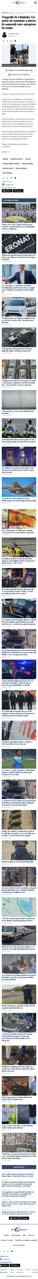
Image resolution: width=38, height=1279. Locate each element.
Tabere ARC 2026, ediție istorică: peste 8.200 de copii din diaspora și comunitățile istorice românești (18, 226)
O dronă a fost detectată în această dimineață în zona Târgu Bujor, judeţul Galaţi (19, 499)
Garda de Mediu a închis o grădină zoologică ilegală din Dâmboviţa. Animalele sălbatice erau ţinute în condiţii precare (19, 890)
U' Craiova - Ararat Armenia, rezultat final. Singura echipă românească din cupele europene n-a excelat (18, 772)
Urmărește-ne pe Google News (20, 74)
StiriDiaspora (5, 12)
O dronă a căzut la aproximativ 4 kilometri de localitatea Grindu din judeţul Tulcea (18, 919)
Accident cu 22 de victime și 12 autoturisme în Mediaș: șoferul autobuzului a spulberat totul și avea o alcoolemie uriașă (19, 803)
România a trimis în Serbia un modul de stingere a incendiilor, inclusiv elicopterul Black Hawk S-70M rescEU (18, 561)
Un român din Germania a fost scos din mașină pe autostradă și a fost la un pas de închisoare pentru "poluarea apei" (18, 713)
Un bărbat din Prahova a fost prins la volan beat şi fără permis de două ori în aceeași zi (18, 440)
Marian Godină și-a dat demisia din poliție (18, 862)
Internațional (16, 1235)
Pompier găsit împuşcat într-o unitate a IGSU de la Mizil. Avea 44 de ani (17, 743)
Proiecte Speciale (19, 1245)
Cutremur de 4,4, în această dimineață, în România (18, 412)
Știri (12, 12)
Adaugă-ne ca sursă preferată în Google (20, 70)
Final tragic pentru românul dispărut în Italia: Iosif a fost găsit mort (17, 1098)
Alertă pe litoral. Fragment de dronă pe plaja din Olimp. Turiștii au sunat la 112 (17, 350)
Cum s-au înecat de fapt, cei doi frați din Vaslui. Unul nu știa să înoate (17, 1126)
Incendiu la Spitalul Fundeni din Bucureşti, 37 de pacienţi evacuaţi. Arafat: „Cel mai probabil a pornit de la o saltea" (18, 591)
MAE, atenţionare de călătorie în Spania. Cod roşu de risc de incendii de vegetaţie (18, 531)
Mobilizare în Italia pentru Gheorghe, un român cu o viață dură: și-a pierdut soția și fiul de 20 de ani (18, 1069)
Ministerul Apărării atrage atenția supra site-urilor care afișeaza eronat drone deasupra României (19, 257)
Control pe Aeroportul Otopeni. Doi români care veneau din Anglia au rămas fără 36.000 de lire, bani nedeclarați (19, 1156)
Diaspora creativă (7, 1240)
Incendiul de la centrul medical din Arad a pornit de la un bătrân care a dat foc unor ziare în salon (18, 470)
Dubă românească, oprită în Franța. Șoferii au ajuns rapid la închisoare (18, 1007)
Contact (27, 1270)
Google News (9, 184)
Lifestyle (31, 1235)
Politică (6, 1235)
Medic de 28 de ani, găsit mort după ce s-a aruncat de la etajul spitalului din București (18, 948)
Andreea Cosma (14, 34)
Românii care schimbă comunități (26, 1240)
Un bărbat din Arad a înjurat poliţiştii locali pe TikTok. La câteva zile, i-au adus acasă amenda (18, 320)
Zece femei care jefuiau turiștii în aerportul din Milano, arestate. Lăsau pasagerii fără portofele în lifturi (18, 977)
